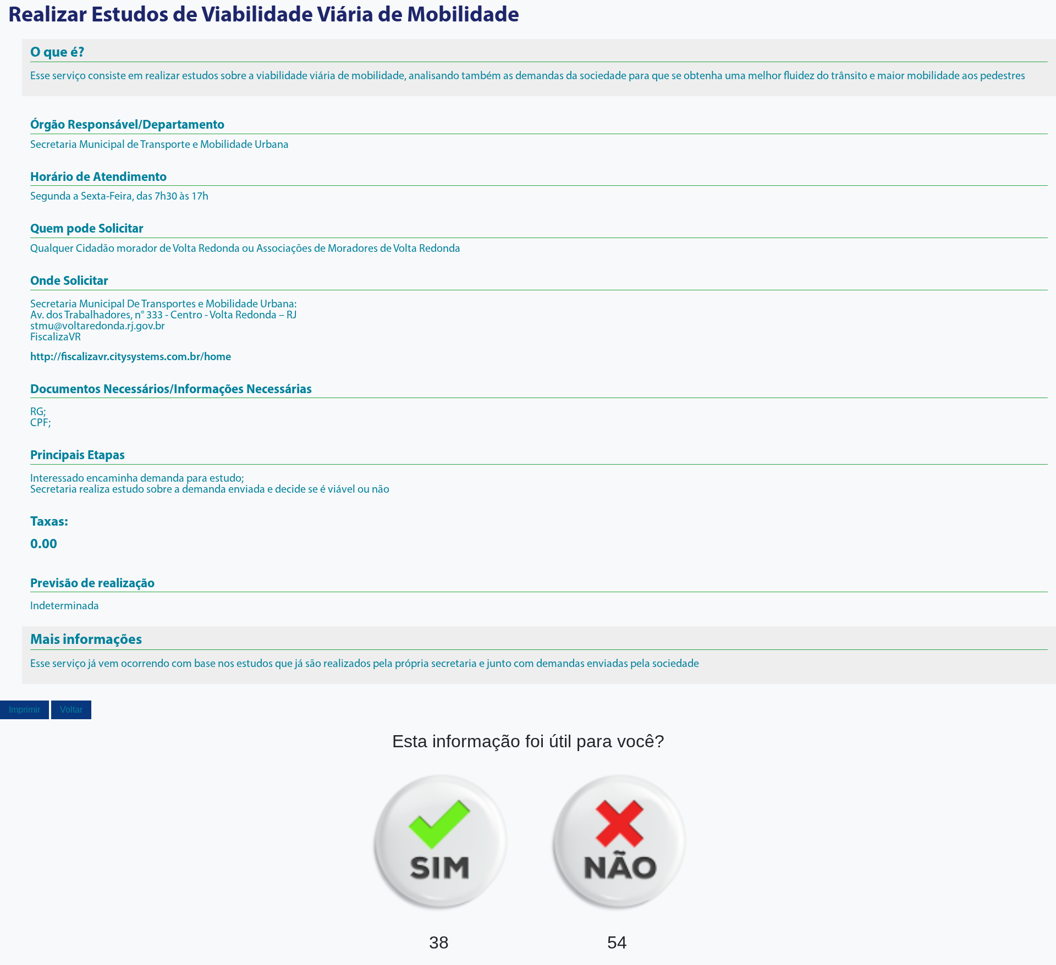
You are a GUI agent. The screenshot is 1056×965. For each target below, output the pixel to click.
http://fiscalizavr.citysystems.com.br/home (130, 357)
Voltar (71, 709)
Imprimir (24, 709)
